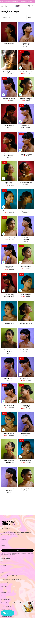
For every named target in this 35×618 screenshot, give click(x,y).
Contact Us (5, 586)
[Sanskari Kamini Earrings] (9, 338)
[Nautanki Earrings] (9, 367)
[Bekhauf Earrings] (9, 393)
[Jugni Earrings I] (9, 311)
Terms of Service (7, 554)
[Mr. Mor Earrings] (9, 422)
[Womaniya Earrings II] (26, 367)
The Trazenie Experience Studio (11, 579)
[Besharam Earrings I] (9, 199)
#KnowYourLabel (6, 617)
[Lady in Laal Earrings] (26, 171)
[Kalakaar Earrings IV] (26, 311)
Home (3, 562)
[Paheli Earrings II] (9, 114)
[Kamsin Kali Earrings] (26, 338)
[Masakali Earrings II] (26, 142)
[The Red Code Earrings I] (26, 32)
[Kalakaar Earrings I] (9, 226)
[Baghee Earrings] (26, 254)
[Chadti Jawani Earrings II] (9, 477)
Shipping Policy (6, 606)
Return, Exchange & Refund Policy (11, 603)
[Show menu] (2, 6)
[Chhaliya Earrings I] (26, 477)
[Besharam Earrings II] (26, 449)
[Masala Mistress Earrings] (9, 32)
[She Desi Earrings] (26, 422)
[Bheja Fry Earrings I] (9, 60)
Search (3, 596)
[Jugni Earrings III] (26, 283)
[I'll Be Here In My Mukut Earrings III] (9, 283)
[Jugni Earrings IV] (26, 199)
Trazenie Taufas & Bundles (9, 576)
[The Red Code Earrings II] (9, 254)
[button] (6, 6)
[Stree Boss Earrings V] (26, 60)
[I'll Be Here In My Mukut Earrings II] (9, 142)
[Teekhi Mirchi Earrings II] (9, 171)
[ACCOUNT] (29, 6)
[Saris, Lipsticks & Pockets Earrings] (9, 449)
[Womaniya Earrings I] (9, 87)
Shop (3, 569)
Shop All (3, 565)
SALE (2, 572)
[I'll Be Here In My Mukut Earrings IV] (26, 114)
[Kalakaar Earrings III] (26, 87)
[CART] (32, 6)
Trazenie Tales (5, 583)
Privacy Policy (30, 553)
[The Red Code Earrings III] (26, 226)
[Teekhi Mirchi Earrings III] (26, 393)
